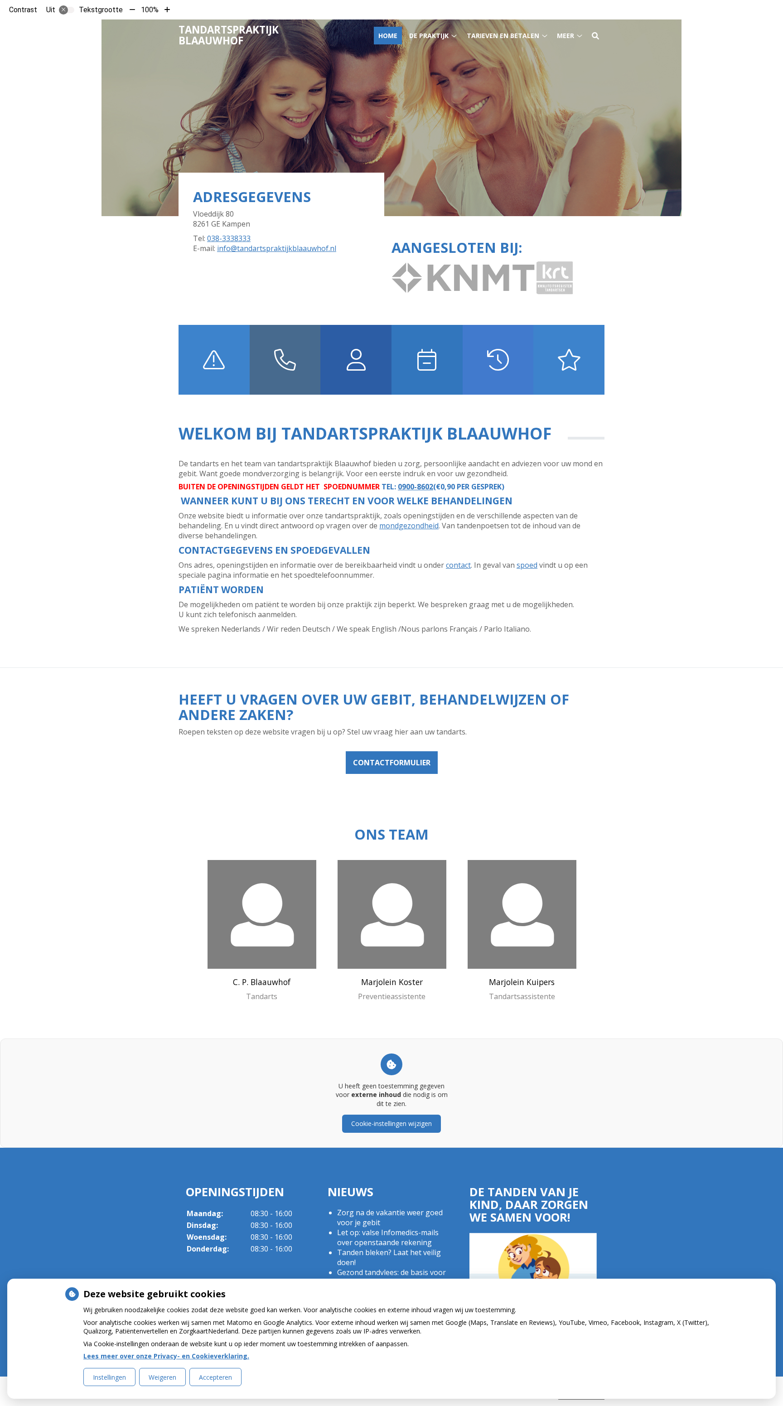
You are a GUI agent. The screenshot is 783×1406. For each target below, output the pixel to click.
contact (458, 565)
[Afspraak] (427, 360)
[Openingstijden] (498, 360)
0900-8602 (415, 487)
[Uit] (66, 10)
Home (387, 35)
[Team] (356, 360)
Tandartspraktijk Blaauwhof (229, 35)
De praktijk (429, 35)
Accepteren (215, 1377)
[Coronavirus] (568, 360)
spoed (527, 565)
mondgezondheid (409, 526)
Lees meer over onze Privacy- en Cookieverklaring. (166, 1356)
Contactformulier (391, 763)
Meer (565, 35)
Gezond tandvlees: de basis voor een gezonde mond (391, 1277)
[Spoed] (214, 360)
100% (150, 9)
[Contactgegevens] (285, 360)
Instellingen (109, 1377)
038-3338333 (229, 238)
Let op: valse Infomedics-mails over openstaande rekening (388, 1237)
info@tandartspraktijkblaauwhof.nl (276, 248)
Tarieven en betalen (503, 35)
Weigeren (162, 1377)
